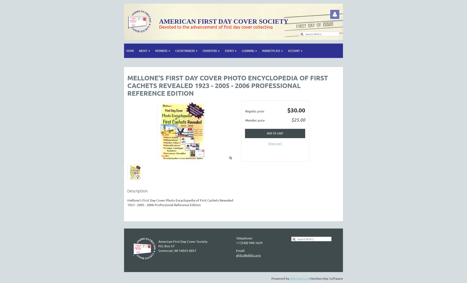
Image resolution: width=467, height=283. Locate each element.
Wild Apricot (299, 278)
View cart (275, 143)
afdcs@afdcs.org (248, 255)
